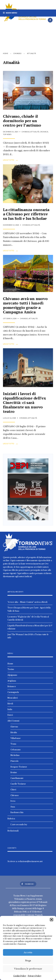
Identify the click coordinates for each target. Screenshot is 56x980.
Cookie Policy (19, 976)
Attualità (34, 132)
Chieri (13, 789)
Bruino (13, 772)
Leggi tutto (10, 160)
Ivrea (12, 801)
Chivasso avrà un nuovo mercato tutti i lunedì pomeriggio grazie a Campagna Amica (25, 305)
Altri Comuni (13, 721)
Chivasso (17, 53)
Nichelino (15, 755)
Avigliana (11, 681)
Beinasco (11, 686)
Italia (9, 709)
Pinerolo (14, 761)
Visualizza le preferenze (28, 968)
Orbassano (15, 750)
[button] (51, 919)
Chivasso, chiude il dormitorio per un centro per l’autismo (22, 121)
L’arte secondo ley (18, 824)
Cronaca (44, 132)
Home (5, 53)
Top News (7, 134)
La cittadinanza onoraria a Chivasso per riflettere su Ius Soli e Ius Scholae (26, 214)
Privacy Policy (34, 976)
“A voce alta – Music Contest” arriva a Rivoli (27, 602)
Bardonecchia (16, 812)
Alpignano (12, 675)
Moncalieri (12, 698)
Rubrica (11, 818)
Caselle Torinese (18, 784)
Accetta (28, 952)
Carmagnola (13, 692)
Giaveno (14, 727)
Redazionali (13, 831)
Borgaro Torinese (18, 767)
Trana (13, 744)
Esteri (10, 715)
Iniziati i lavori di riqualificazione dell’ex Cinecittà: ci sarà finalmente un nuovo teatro (24, 402)
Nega (28, 960)
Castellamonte (16, 778)
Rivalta (13, 732)
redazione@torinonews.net (30, 861)
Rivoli (10, 703)
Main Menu (11, 12)
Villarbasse (15, 738)
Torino (10, 669)
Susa (12, 807)
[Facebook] (50, 20)
